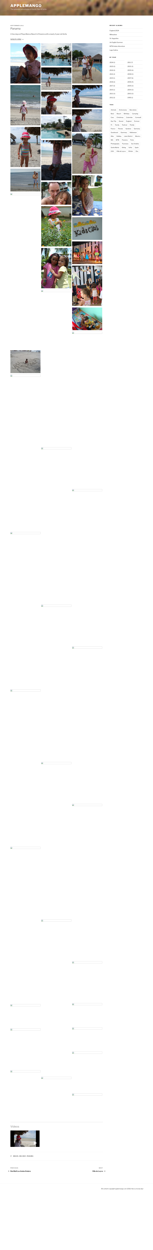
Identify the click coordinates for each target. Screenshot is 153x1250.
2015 (111, 90)
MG (112, 140)
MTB (117, 140)
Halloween (133, 132)
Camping (135, 113)
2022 (111, 70)
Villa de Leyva (121, 151)
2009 (129, 70)
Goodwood (114, 132)
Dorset (121, 121)
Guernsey (124, 132)
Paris (132, 140)
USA (112, 151)
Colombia (129, 117)
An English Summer (116, 42)
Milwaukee (113, 34)
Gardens (128, 129)
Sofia (130, 147)
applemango (26, 5)
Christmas (120, 117)
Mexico (137, 136)
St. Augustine (114, 38)
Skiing (124, 147)
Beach (15, 1156)
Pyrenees (125, 144)
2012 (111, 97)
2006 (129, 82)
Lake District (128, 136)
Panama (30, 1156)
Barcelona (133, 110)
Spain (137, 147)
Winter (130, 151)
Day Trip (113, 121)
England (128, 121)
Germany (137, 129)
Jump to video (15, 39)
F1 (111, 125)
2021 (111, 74)
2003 (129, 93)
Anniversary (123, 110)
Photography (115, 144)
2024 (111, 62)
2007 (129, 78)
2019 (111, 78)
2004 (129, 90)
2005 (129, 86)
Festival (124, 125)
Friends (120, 129)
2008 (129, 74)
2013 (111, 93)
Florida (132, 125)
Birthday (126, 113)
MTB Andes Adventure (117, 46)
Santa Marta (115, 147)
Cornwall (138, 117)
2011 (129, 62)
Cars (112, 117)
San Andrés (135, 144)
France (113, 129)
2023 (111, 66)
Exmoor (136, 121)
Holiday (22, 1156)
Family (117, 125)
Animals (113, 110)
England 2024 (114, 30)
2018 (111, 82)
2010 (129, 66)
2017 (111, 86)
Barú (112, 113)
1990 (129, 97)
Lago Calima (114, 50)
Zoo (137, 151)
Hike (112, 136)
